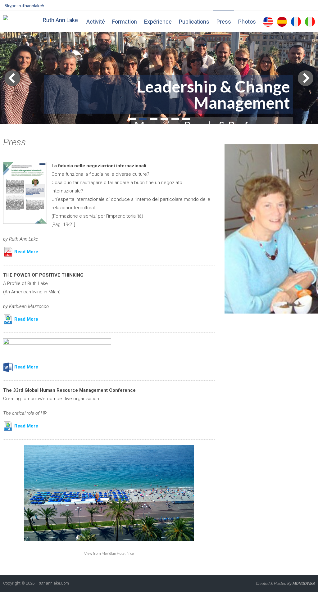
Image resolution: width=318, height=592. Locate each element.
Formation (124, 21)
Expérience (158, 21)
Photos (247, 21)
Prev (12, 78)
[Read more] (57, 343)
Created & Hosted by (285, 583)
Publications (194, 21)
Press (223, 21)
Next (305, 78)
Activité (95, 21)
